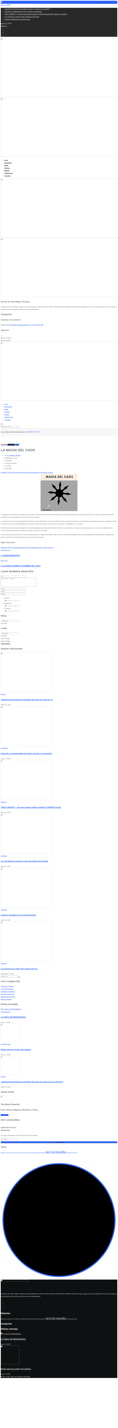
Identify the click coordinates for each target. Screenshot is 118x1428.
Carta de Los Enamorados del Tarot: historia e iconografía (23, 12)
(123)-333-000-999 (37, 325)
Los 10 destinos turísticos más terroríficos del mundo (21, 17)
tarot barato (42, 1152)
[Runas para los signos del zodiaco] (10, 1042)
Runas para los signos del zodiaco (16, 1050)
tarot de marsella (56, 1152)
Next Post (4, 561)
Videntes (8, 173)
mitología (17, 1152)
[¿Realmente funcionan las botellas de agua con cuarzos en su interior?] (10, 1074)
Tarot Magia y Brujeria (13, 455)
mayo (13, 1152)
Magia (6, 165)
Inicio (6, 160)
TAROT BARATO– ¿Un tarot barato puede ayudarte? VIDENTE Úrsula (31, 807)
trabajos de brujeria (70, 1152)
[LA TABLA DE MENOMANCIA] (11, 1009)
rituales (32, 1152)
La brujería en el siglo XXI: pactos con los (19, 969)
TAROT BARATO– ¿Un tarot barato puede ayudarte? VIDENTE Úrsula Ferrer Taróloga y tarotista (35, 14)
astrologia (3, 1152)
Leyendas (7, 176)
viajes (76, 1152)
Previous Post (5, 550)
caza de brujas (8, 1152)
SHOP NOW (4, 1115)
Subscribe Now (59, 1142)
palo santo (28, 1152)
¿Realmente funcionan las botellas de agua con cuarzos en (27, 700)
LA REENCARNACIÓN (10, 555)
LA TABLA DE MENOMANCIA (13, 1017)
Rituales (7, 168)
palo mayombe (22, 1152)
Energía (3, 694)
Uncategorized (5, 1012)
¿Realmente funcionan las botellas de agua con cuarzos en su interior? (27, 9)
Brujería (6, 170)
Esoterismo (8, 163)
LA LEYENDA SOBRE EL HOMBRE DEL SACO (21, 566)
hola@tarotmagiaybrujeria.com (20, 325)
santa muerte (37, 1152)
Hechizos (4, 963)
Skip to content (6, 5)
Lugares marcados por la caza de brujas (17, 19)
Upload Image (5, 638)
